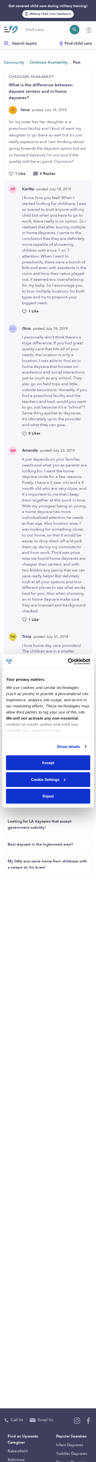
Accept (48, 763)
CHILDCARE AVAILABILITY (31, 76)
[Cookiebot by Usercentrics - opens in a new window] (68, 661)
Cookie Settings (45, 779)
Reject (48, 796)
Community (14, 62)
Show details (68, 746)
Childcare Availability (49, 62)
